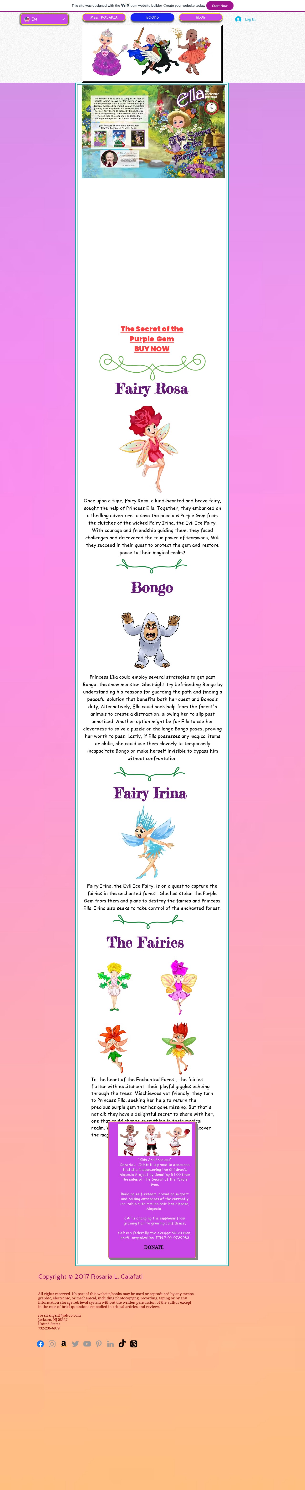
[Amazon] (63, 1344)
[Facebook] (40, 1344)
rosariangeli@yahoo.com (59, 1315)
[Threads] (133, 1344)
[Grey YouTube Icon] (87, 1344)
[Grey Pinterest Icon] (98, 1344)
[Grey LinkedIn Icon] (110, 1344)
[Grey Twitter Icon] (75, 1344)
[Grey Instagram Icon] (52, 1344)
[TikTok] (122, 1344)
